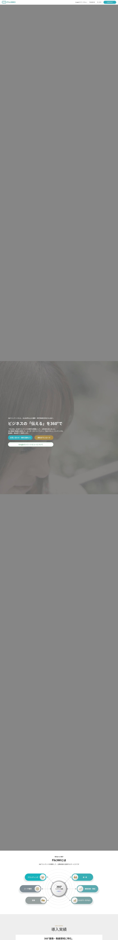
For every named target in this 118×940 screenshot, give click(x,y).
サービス (99, 2)
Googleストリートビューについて (31, 444)
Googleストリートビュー (81, 2)
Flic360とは (92, 2)
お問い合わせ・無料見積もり (20, 437)
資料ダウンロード (44, 437)
